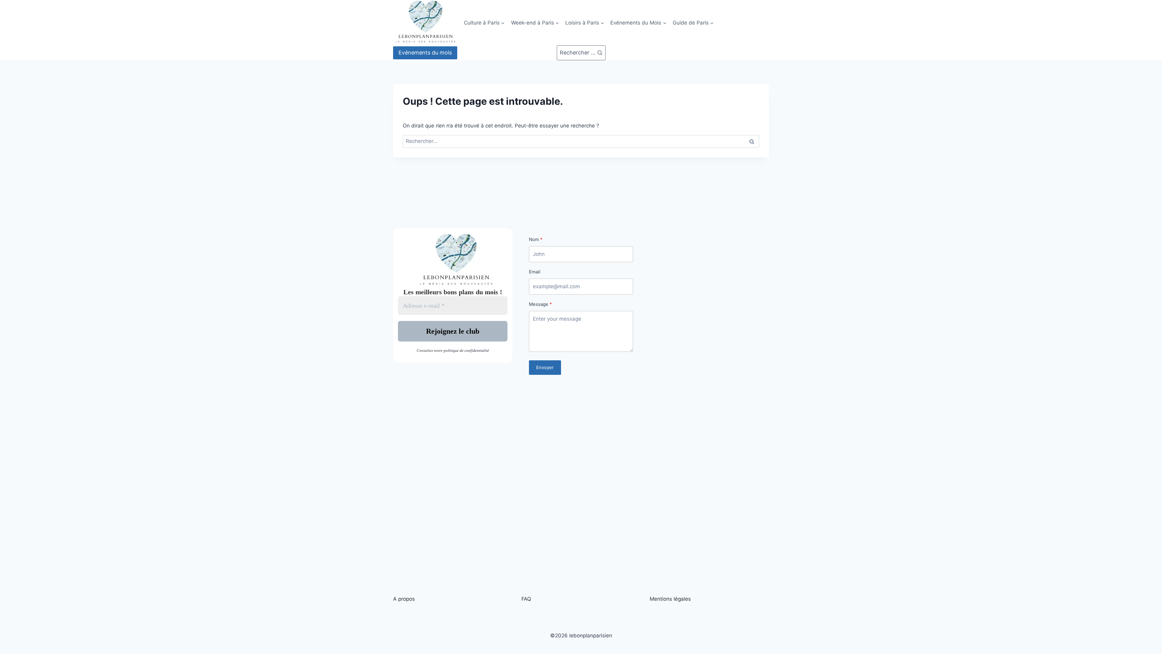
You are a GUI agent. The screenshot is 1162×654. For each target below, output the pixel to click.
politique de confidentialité (466, 350)
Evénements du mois (425, 52)
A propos (404, 599)
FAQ (526, 599)
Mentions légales (670, 599)
